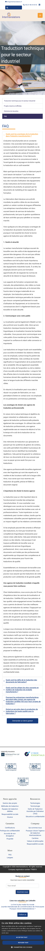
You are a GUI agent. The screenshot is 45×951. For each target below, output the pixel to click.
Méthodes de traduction (10, 806)
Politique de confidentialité (10, 831)
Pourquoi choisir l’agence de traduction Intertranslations (35, 833)
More (10, 850)
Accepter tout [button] (21, 937)
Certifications (10, 828)
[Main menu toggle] (40, 15)
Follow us (22, 914)
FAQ (5, 116)
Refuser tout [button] (23, 943)
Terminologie (35, 806)
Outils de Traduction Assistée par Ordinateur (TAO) (35, 811)
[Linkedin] (39, 5)
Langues (10, 858)
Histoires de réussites (11, 111)
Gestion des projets (10, 803)
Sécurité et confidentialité (35, 817)
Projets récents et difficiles (13, 106)
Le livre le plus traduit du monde (22, 905)
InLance (10, 817)
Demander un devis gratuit (22, 721)
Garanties (10, 823)
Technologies (35, 803)
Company (35, 823)
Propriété (10, 839)
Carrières (35, 838)
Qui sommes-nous (35, 828)
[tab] (22, 404)
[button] (22, 947)
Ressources (35, 799)
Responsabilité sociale (10, 814)
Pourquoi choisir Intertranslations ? (22, 909)
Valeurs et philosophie (35, 841)
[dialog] (22, 935)
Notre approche (10, 799)
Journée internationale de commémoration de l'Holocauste (22, 907)
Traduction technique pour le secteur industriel (19, 101)
